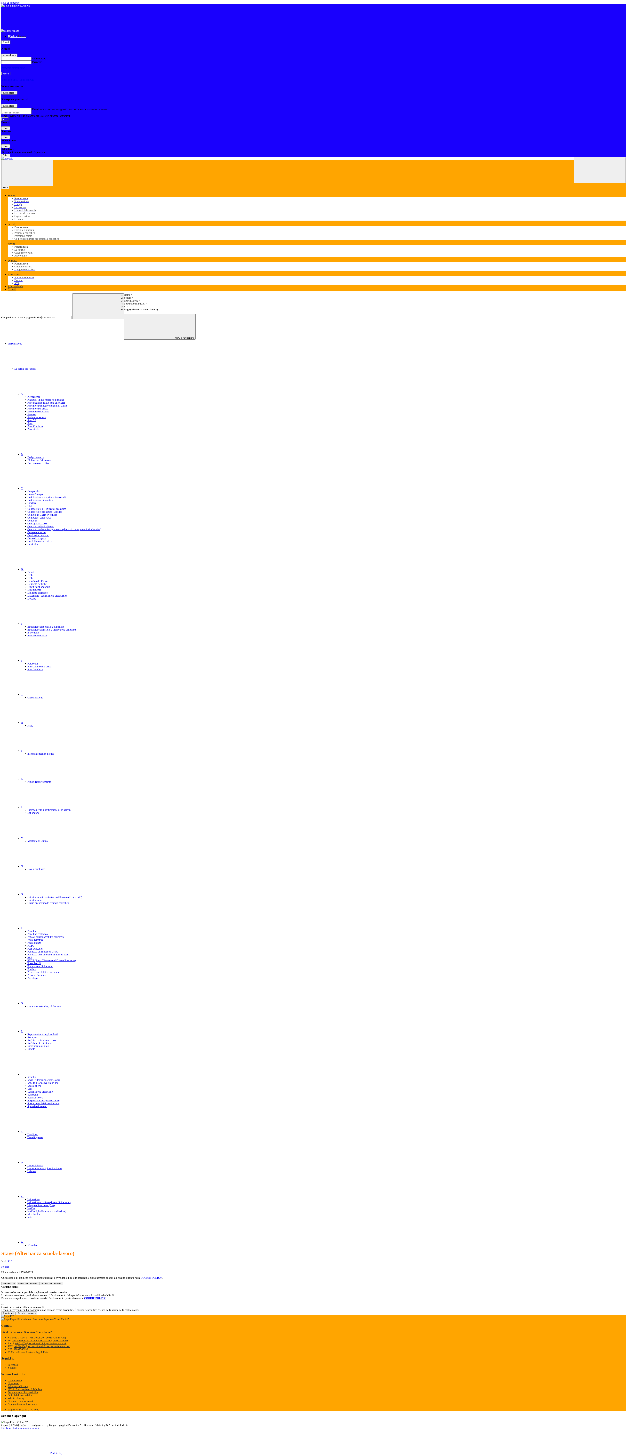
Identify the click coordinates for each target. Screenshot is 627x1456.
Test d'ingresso (35, 1137)
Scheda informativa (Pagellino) (43, 1082)
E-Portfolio (33, 632)
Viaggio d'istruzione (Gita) (41, 1205)
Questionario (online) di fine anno (44, 1006)
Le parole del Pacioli (134, 303)
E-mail (35, 109)
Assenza (31, 414)
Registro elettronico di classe (42, 1040)
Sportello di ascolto (37, 1106)
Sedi (29, 1088)
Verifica (31, 1208)
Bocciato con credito (38, 463)
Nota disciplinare (36, 869)
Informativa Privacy (18, 1386)
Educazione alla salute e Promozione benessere (51, 629)
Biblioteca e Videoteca (39, 460)
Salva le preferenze (26, 1313)
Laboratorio (33, 812)
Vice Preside (33, 1214)
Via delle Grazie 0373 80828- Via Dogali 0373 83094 (40, 1340)
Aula (29, 423)
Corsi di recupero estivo (39, 541)
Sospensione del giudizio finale (43, 1100)
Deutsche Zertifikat (37, 584)
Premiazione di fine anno (40, 966)
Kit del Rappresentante (39, 781)
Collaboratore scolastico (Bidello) (44, 511)
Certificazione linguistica (40, 500)
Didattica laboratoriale (38, 586)
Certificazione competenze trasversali (46, 497)
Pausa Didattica (35, 939)
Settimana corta (35, 1097)
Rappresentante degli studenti (42, 1034)
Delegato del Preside (38, 581)
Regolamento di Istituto (39, 1043)
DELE (30, 575)
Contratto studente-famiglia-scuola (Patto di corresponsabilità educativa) (64, 529)
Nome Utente (39, 58)
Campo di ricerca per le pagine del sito (21, 317)
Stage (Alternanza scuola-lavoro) (44, 1080)
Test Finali (32, 1134)
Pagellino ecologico (37, 934)
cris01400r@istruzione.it (40, 1343)
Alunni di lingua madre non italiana (45, 399)
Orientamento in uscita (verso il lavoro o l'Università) (54, 897)
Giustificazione (35, 697)
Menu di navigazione (184, 338)
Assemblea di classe (37, 408)
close (5, 187)
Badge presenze (35, 457)
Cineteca (31, 503)
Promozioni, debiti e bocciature (43, 972)
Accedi (6, 42)
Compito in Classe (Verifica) (42, 514)
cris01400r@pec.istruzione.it (42, 1346)
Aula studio (33, 429)
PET (29, 957)
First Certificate (35, 669)
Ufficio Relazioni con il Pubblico (25, 1389)
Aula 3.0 (31, 420)
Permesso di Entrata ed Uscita (42, 951)
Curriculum (33, 544)
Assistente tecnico (36, 417)
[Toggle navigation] (27, 173)
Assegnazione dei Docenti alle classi (46, 402)
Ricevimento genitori (38, 1046)
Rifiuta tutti (28, 1283)
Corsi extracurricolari (38, 535)
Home (127, 294)
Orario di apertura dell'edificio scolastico (48, 903)
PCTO (30, 945)
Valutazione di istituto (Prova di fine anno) (49, 1202)
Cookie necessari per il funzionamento (21, 1307)
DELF (30, 578)
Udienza (31, 1171)
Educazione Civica (37, 635)
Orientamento (34, 900)
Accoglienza (33, 396)
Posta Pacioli (34, 963)
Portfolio (31, 969)
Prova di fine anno (36, 975)
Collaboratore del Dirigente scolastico (46, 508)
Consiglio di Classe (37, 523)
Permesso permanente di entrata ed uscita (48, 954)
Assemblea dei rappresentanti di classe (47, 405)
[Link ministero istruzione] (15, 5)
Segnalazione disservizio (40, 1091)
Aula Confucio (35, 426)
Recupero (32, 1037)
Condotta (32, 520)
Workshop (32, 1245)
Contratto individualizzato (40, 526)
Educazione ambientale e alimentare (45, 626)
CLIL (30, 505)
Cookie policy (15, 1380)
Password (37, 62)
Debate (31, 572)
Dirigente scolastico (37, 592)
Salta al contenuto (10, 2)
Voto (29, 1217)
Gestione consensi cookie (21, 1401)
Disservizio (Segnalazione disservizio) (47, 595)
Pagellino (32, 931)
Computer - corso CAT (39, 517)
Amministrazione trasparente (22, 1404)
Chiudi (5, 128)
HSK (30, 725)
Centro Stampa (35, 494)
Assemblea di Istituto (38, 411)
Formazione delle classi (39, 666)
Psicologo (32, 978)
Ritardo (31, 1049)
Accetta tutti (51, 1283)
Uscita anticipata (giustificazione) (44, 1168)
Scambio (31, 1077)
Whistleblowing (16, 1398)
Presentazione (131, 300)
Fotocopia (32, 663)
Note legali (13, 1383)
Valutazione (33, 1199)
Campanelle (33, 491)
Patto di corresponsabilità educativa (45, 937)
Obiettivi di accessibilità (20, 1395)
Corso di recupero (36, 538)
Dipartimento (34, 589)
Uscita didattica (35, 1165)
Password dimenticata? (13, 67)
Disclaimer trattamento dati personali (20, 1428)
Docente (31, 598)
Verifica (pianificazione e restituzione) (46, 1211)
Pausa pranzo (34, 942)
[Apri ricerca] (600, 170)
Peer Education (35, 948)
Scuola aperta (34, 1085)
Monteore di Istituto (37, 841)
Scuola (127, 297)
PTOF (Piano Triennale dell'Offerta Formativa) (51, 960)
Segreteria (32, 1094)
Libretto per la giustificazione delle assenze (49, 809)
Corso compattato (36, 532)
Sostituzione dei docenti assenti (43, 1103)
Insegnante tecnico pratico (40, 753)
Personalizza (9, 1283)
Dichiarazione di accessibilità (23, 1392)
